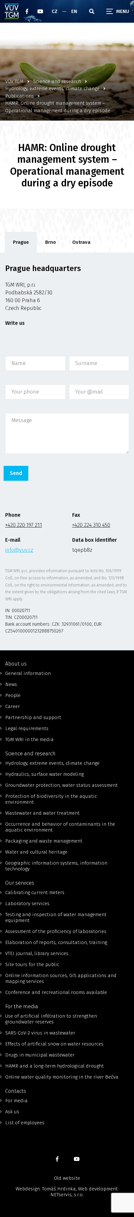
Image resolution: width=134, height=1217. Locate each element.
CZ (55, 11)
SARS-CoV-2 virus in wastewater (40, 1033)
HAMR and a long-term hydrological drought (54, 1066)
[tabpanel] (67, 451)
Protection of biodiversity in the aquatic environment (51, 799)
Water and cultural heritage (36, 852)
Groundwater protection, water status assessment (61, 785)
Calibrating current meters (34, 892)
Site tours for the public (32, 964)
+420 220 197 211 (23, 525)
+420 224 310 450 (91, 525)
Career (12, 706)
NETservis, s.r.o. (67, 1195)
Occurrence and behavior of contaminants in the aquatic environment (60, 827)
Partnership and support (33, 717)
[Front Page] (11, 11)
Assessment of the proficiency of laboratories (55, 931)
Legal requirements (26, 728)
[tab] (21, 242)
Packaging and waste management (43, 841)
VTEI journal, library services (36, 953)
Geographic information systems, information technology (56, 866)
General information (28, 673)
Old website (67, 1178)
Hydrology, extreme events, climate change (52, 763)
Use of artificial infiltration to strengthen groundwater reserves (51, 1019)
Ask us (12, 1112)
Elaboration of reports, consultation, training (56, 942)
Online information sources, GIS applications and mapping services (60, 978)
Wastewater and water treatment (42, 813)
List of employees (24, 1123)
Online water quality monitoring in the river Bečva (61, 1077)
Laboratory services (27, 903)
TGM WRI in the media (29, 739)
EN (74, 11)
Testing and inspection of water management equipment (55, 917)
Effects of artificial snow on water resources (54, 1044)
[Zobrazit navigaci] (117, 11)
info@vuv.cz (19, 550)
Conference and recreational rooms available (56, 992)
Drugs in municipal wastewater (39, 1055)
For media (16, 1101)
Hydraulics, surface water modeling (44, 774)
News (11, 684)
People (12, 695)
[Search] (91, 11)
